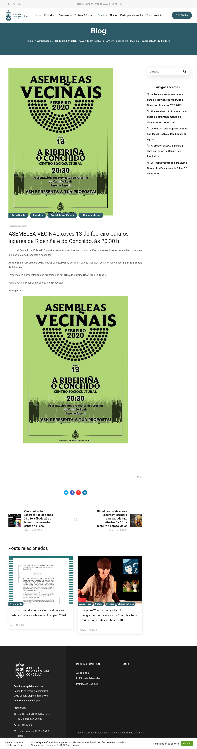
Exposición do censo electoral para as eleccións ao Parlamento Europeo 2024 (39, 612)
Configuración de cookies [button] (166, 743)
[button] (182, 15)
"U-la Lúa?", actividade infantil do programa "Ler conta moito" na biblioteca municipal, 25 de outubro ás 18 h (109, 615)
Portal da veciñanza (62, 215)
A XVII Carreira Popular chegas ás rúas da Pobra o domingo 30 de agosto (167, 134)
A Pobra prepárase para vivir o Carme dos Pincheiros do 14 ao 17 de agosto (167, 168)
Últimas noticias (91, 215)
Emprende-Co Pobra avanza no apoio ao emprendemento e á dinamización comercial (167, 117)
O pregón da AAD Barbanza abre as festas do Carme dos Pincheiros (165, 151)
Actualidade (44, 41)
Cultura (99, 604)
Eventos (38, 215)
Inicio (30, 41)
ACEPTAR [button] (187, 744)
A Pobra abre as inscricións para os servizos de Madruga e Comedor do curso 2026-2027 (165, 100)
